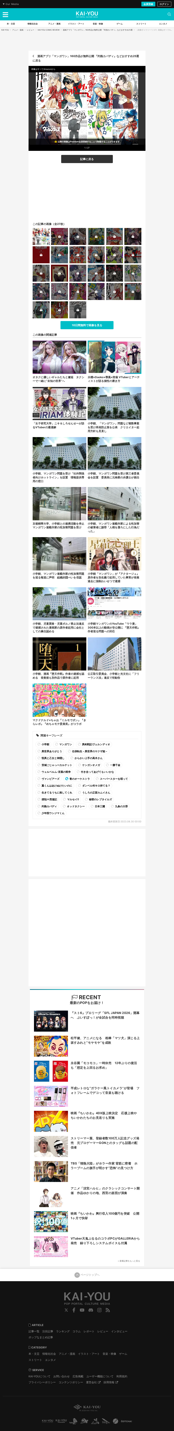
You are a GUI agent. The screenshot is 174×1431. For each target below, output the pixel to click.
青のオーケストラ (79, 778)
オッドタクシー (75, 806)
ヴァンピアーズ (50, 778)
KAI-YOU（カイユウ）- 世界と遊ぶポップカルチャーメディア (87, 14)
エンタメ (50, 1360)
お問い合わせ (61, 1376)
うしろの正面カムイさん (96, 792)
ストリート (35, 1360)
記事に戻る (87, 159)
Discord (91, 1310)
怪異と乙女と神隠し (53, 758)
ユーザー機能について (100, 1376)
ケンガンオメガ (91, 765)
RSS (108, 1310)
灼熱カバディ (49, 806)
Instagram (99, 1310)
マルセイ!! (73, 799)
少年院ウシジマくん (53, 813)
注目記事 (47, 1331)
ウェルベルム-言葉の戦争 (56, 771)
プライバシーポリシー (42, 1382)
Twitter (66, 1310)
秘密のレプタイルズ (100, 799)
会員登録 (148, 4)
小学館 (45, 744)
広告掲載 (78, 1376)
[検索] (169, 14)
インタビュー (119, 1331)
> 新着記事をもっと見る (129, 1261)
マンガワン (65, 744)
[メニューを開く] (5, 14)
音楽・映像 (109, 1353)
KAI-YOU (5, 30)
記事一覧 (34, 1331)
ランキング (63, 1331)
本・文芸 (34, 1353)
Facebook (73, 1310)
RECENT (89, 997)
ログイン (164, 4)
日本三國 (99, 806)
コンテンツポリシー (71, 1382)
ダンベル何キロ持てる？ (96, 785)
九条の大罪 (121, 806)
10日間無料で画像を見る (87, 325)
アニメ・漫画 (17, 30)
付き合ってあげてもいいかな (97, 771)
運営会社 (91, 1382)
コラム (77, 1331)
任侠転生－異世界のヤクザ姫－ (90, 751)
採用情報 (108, 1382)
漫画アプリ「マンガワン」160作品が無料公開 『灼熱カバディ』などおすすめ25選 (98, 30)
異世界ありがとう (51, 751)
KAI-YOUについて (39, 1376)
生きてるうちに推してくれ (56, 792)
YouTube (82, 1310)
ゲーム (123, 1353)
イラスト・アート (89, 1353)
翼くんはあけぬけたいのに (56, 785)
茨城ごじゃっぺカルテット (56, 765)
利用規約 (121, 1376)
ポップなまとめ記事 (41, 1337)
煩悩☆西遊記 (49, 799)
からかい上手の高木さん (88, 758)
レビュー (30, 30)
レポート (89, 1331)
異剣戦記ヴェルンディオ (96, 744)
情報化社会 (49, 1353)
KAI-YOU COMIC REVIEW (48, 30)
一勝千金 (115, 765)
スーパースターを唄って (113, 778)
